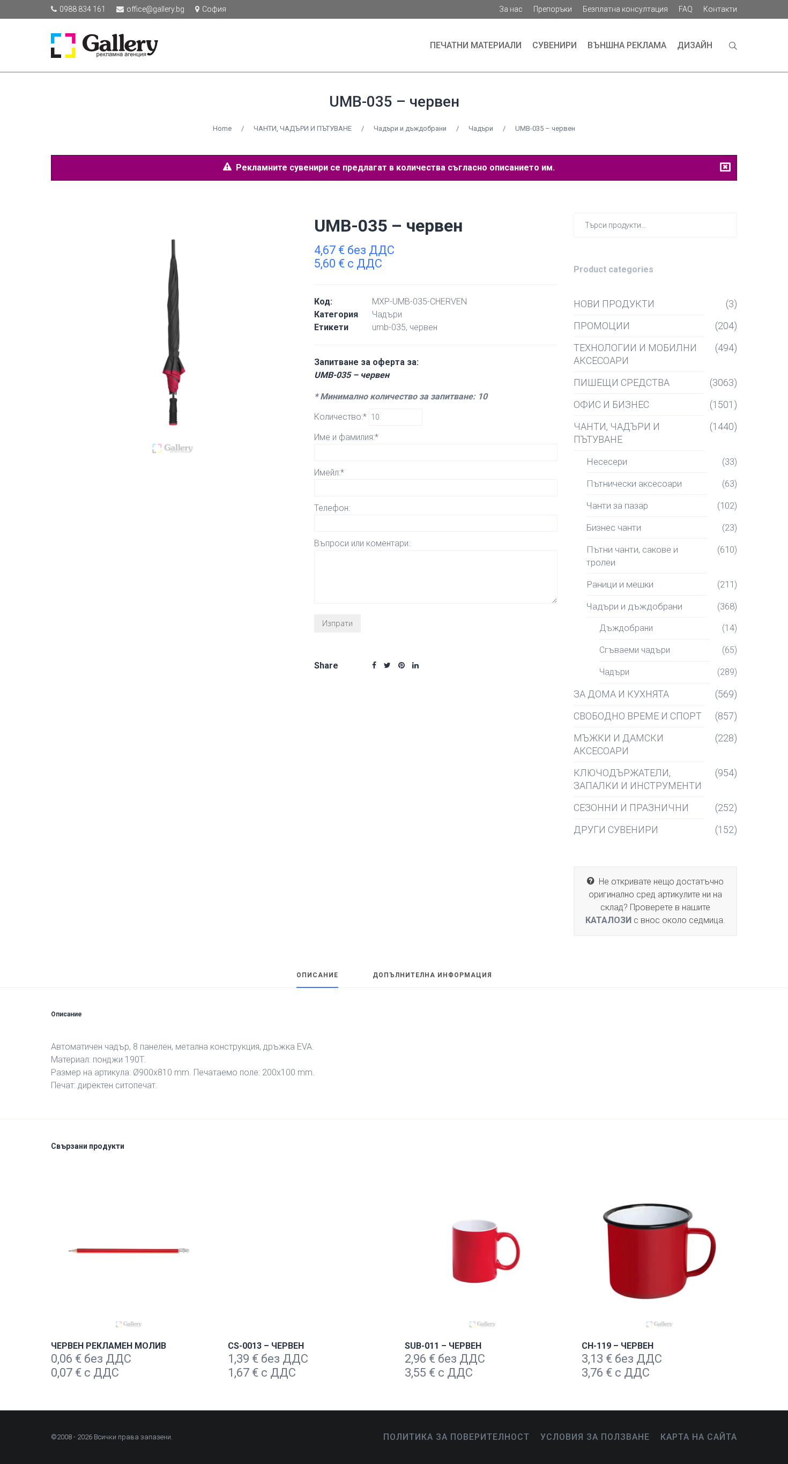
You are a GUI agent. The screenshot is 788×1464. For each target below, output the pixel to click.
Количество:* (341, 417)
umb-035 (389, 327)
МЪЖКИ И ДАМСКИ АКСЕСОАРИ (619, 744)
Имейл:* (329, 472)
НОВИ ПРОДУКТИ (614, 303)
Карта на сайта (698, 1437)
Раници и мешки (619, 584)
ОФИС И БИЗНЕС (611, 404)
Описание (317, 975)
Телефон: (332, 508)
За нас (511, 9)
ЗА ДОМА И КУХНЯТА (621, 694)
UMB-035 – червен (394, 101)
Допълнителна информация (432, 975)
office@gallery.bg (155, 9)
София (214, 9)
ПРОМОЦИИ (602, 325)
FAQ (686, 9)
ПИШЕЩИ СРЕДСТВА (622, 382)
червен (423, 327)
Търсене (726, 224)
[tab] (317, 980)
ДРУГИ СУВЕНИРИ (616, 829)
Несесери (606, 461)
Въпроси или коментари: (362, 543)
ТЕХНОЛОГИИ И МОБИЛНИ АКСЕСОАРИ (635, 354)
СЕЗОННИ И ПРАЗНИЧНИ (631, 807)
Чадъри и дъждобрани (410, 128)
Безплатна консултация (625, 9)
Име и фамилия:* (346, 437)
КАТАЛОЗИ (608, 920)
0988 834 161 (83, 9)
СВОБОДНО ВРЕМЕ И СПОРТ (638, 716)
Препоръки (552, 9)
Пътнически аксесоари (634, 483)
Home (222, 128)
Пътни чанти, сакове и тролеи (632, 556)
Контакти (720, 9)
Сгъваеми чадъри (634, 650)
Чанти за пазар (617, 505)
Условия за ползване (595, 1437)
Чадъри (481, 128)
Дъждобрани (626, 628)
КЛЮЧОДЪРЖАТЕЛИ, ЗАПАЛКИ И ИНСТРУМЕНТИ (638, 779)
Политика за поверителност (456, 1437)
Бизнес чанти (613, 527)
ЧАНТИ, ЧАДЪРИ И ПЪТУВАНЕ (303, 128)
